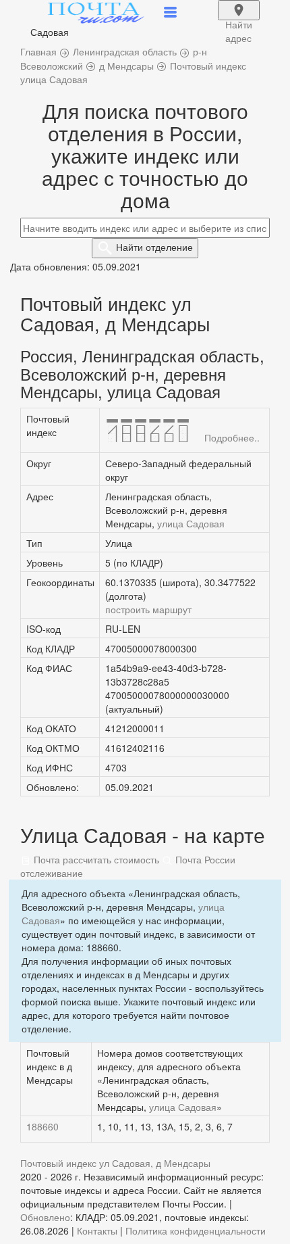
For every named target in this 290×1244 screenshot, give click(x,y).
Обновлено (45, 1217)
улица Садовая (191, 523)
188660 (42, 1126)
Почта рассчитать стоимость (95, 859)
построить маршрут (148, 609)
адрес (238, 19)
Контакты (97, 1230)
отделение (154, 247)
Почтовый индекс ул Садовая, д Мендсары (115, 1163)
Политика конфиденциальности (195, 1230)
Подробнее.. (232, 437)
